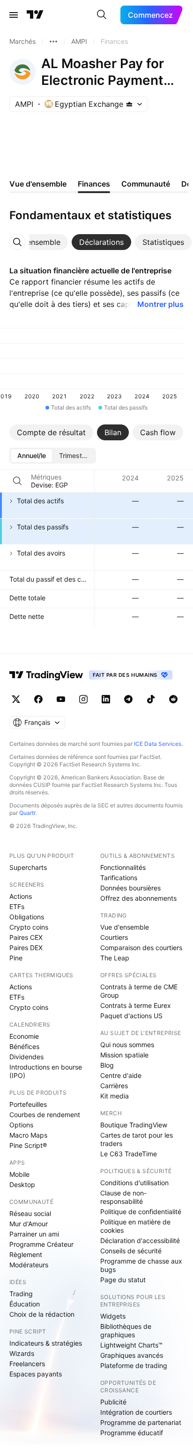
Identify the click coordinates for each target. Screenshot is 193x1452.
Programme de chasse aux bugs (141, 1265)
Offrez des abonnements (138, 898)
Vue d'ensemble (124, 927)
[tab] (101, 242)
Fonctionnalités (123, 867)
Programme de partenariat (140, 1422)
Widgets (113, 1316)
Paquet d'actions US (131, 1016)
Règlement (25, 1254)
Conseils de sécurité (131, 1251)
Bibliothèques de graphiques (125, 1330)
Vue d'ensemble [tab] (38, 183)
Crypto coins (28, 927)
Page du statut (123, 1280)
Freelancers (27, 1364)
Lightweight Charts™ (131, 1345)
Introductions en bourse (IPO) (45, 1071)
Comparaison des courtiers (141, 948)
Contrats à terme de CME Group (139, 991)
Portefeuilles (28, 1104)
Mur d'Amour (28, 1224)
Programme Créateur (41, 1244)
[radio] (31, 455)
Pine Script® (28, 1145)
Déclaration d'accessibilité (140, 1240)
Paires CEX (26, 937)
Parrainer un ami (34, 1234)
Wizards (21, 1353)
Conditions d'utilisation (134, 1183)
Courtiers (114, 937)
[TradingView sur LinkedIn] (105, 699)
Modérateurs (28, 1265)
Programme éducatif (131, 1433)
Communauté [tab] (145, 183)
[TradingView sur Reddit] (173, 699)
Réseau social (30, 1213)
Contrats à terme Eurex (135, 1005)
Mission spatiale (124, 1055)
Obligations (26, 917)
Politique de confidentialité (140, 1212)
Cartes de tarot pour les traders (136, 1139)
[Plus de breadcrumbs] (53, 41)
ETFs (16, 906)
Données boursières (130, 888)
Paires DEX (26, 948)
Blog (107, 1065)
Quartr (27, 812)
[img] (129, 104)
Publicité (113, 1402)
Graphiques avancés (131, 1355)
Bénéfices (24, 1046)
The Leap (114, 958)
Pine (15, 958)
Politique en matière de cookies (135, 1226)
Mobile (19, 1174)
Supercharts (28, 867)
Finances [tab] (94, 183)
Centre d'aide (120, 1075)
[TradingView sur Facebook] (38, 699)
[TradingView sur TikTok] (150, 699)
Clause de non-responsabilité (123, 1197)
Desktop (22, 1184)
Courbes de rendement (44, 1115)
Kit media (114, 1096)
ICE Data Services (157, 743)
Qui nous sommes (127, 1045)
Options (21, 1125)
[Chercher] (101, 15)
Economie (24, 1036)
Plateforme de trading (133, 1365)
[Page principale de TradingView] (35, 14)
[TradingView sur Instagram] (83, 699)
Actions (20, 896)
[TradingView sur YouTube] (60, 699)
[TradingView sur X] (15, 699)
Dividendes (26, 1057)
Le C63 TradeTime (128, 1154)
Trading (21, 1294)
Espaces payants (35, 1374)
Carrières (114, 1086)
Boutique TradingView (133, 1125)
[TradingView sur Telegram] (128, 699)
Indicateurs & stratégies (45, 1343)
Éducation (24, 1304)
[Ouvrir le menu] (13, 15)
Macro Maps (28, 1135)
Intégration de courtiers (136, 1412)
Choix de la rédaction (41, 1314)
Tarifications (118, 878)
